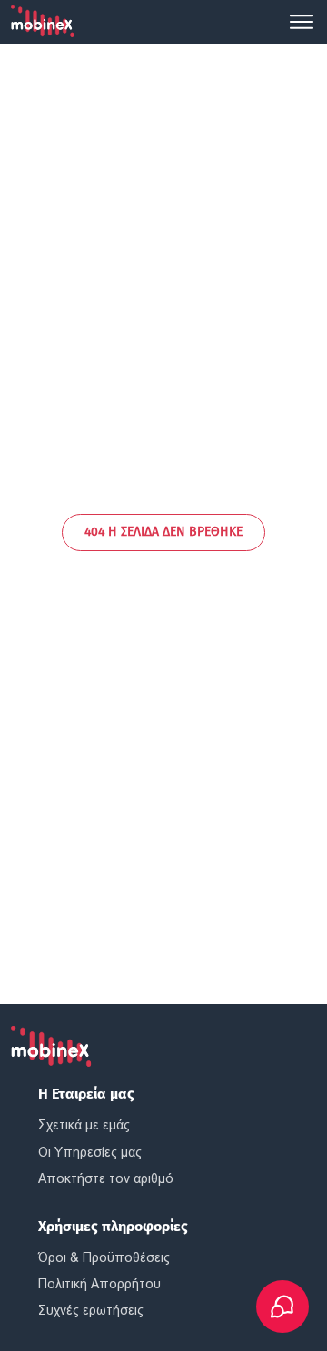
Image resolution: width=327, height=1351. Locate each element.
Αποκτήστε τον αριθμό (105, 1178)
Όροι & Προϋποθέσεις (104, 1257)
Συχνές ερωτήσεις (91, 1310)
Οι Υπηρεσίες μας (90, 1152)
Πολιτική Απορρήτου (99, 1284)
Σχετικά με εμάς (84, 1125)
